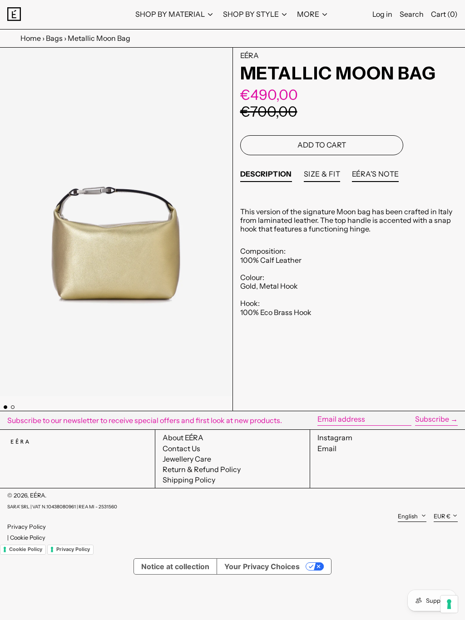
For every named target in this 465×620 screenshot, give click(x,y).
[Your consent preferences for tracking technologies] (449, 604)
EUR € (442, 516)
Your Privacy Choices (262, 566)
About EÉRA (183, 437)
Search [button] (412, 14)
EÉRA (249, 55)
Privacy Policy (26, 526)
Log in (382, 14)
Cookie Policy (27, 537)
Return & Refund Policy (202, 469)
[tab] (266, 176)
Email (326, 448)
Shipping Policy (189, 479)
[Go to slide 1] (5, 407)
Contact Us (181, 448)
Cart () (444, 14)
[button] (116, 222)
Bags (54, 38)
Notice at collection (175, 566)
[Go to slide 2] (13, 407)
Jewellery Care (187, 458)
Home (30, 38)
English (408, 516)
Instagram (334, 437)
